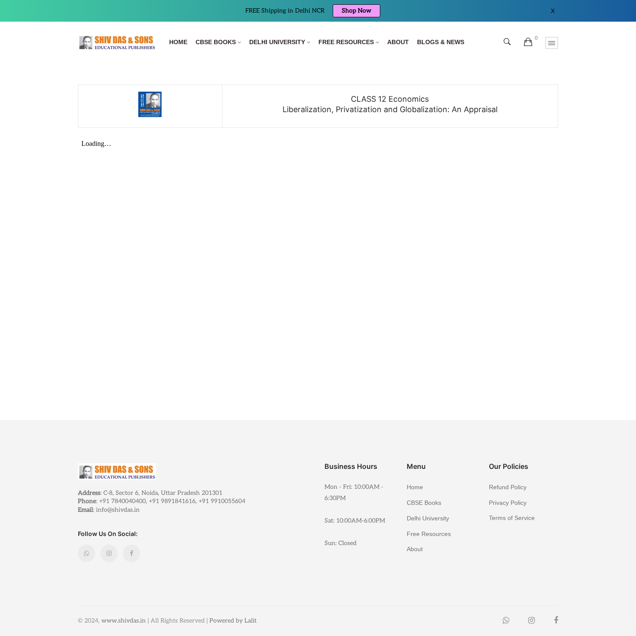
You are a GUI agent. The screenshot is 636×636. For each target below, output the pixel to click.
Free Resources (346, 42)
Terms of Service (512, 517)
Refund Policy (508, 487)
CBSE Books (216, 42)
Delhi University (277, 42)
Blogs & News (440, 42)
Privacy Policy (508, 502)
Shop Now (356, 10)
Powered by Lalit (233, 620)
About (398, 42)
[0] (528, 42)
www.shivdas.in (123, 620)
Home (178, 42)
